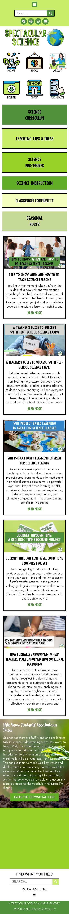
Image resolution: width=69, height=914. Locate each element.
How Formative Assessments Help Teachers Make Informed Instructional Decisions (34, 659)
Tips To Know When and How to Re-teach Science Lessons (34, 277)
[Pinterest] (31, 21)
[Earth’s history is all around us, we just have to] (34, 830)
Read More (34, 312)
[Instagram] (38, 21)
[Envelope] (45, 21)
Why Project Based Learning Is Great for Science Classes (34, 460)
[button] (34, 4)
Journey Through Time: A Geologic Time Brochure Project (34, 560)
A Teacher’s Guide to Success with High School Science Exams (34, 365)
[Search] (50, 13)
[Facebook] (24, 21)
